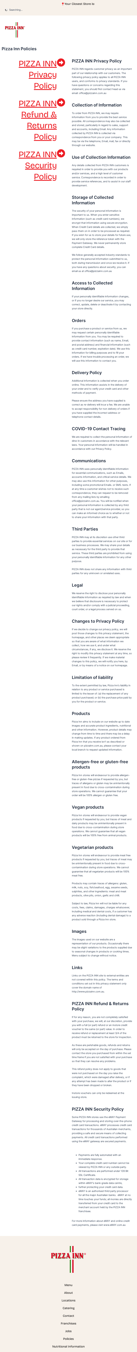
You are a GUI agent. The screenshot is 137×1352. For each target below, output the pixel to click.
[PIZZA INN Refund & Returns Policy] (61, 102)
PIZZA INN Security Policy (38, 165)
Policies (68, 1339)
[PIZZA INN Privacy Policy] (61, 62)
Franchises (68, 1323)
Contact (68, 1316)
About (68, 1293)
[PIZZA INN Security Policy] (61, 153)
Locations (69, 1300)
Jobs (68, 1331)
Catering (69, 1308)
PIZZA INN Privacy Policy (38, 75)
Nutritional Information (68, 1346)
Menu (68, 1285)
